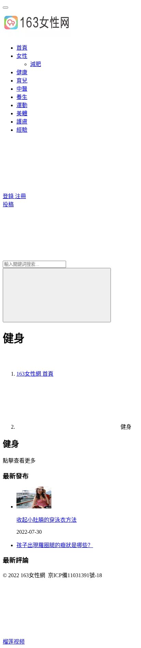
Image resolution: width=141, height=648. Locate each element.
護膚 (21, 122)
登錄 (9, 196)
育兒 (21, 80)
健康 (21, 72)
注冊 (20, 196)
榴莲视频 (14, 642)
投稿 (8, 204)
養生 (21, 97)
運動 (21, 105)
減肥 (35, 64)
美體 (21, 113)
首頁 (21, 48)
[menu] (5, 8)
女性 (21, 56)
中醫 (21, 89)
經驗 (21, 130)
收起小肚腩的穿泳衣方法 (46, 520)
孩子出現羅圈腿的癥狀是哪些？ (54, 545)
